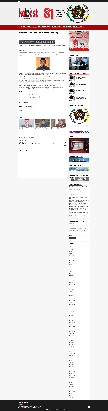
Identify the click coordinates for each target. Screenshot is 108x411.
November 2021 (72, 349)
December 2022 (72, 326)
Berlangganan (73, 238)
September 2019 (72, 397)
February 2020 (72, 388)
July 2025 (71, 269)
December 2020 (72, 369)
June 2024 (71, 293)
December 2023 (72, 304)
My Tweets (71, 223)
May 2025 (71, 273)
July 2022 (71, 335)
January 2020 (71, 389)
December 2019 (72, 391)
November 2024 (72, 284)
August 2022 (71, 333)
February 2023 (72, 322)
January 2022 (71, 346)
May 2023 (71, 317)
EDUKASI (33, 29)
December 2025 (72, 260)
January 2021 (71, 368)
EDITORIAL (29, 26)
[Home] (19, 26)
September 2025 (72, 266)
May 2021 (71, 360)
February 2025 (72, 278)
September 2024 (72, 287)
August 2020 (71, 377)
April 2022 (71, 340)
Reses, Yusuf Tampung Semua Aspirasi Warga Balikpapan (57, 144)
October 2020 (71, 373)
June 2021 (71, 359)
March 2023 (71, 320)
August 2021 (71, 355)
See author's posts (34, 97)
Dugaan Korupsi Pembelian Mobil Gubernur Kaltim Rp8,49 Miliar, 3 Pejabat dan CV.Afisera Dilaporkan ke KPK (79, 197)
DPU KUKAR (27, 29)
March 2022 (71, 342)
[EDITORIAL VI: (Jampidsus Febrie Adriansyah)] (72, 78)
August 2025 (71, 267)
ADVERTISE (75, 26)
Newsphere (59, 409)
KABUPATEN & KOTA (67, 26)
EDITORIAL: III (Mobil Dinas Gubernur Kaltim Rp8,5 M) (81, 98)
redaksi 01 (32, 94)
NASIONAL (59, 26)
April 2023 (71, 318)
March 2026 (71, 255)
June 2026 (71, 249)
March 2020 (71, 386)
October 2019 (71, 395)
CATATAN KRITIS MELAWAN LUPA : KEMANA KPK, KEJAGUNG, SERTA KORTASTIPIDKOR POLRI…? (79, 64)
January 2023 (71, 324)
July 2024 (71, 291)
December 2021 (72, 348)
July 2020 (71, 379)
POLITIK (34, 26)
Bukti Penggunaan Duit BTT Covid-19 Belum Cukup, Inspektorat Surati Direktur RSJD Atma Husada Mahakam (78, 209)
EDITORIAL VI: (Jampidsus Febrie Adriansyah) (81, 78)
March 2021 (71, 364)
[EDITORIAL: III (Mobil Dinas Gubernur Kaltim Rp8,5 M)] (72, 98)
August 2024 (71, 289)
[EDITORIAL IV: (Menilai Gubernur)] (72, 91)
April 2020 (71, 384)
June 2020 (71, 380)
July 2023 (71, 313)
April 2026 (71, 253)
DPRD (81, 26)
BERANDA (23, 26)
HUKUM (39, 26)
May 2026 (71, 251)
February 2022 (72, 344)
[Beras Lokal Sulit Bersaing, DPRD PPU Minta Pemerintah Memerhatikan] (58, 123)
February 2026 (72, 257)
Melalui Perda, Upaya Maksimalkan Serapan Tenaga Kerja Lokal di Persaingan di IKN (42, 128)
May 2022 (71, 338)
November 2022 (72, 328)
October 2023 (71, 308)
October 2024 (71, 286)
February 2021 (72, 366)
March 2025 (71, 277)
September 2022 (72, 331)
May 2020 (71, 382)
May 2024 (71, 295)
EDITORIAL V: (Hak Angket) (81, 84)
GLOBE (48, 26)
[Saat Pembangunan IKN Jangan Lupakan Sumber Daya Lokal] (26, 123)
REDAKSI (31, 406)
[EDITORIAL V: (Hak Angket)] (72, 84)
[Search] (89, 28)
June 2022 (71, 337)
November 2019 (72, 393)
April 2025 (71, 275)
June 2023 (71, 315)
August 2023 (71, 311)
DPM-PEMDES (21, 29)
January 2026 (71, 258)
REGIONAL (54, 26)
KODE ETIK (34, 407)
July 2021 (71, 357)
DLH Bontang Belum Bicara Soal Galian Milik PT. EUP (78, 206)
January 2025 (71, 280)
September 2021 (72, 353)
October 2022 (71, 329)
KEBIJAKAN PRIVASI (38, 406)
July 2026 (71, 247)
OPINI (38, 29)
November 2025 (72, 262)
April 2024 (71, 297)
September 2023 (72, 309)
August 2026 (71, 246)
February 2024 (72, 300)
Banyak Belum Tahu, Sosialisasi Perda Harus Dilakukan (30, 143)
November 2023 (72, 306)
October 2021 (71, 351)
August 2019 (71, 399)
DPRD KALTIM (23, 140)
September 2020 (72, 375)
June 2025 (71, 271)
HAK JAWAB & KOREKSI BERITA (24, 407)
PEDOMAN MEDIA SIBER (23, 406)
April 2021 (71, 362)
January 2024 (71, 302)
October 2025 (71, 264)
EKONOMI (44, 26)
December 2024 (72, 282)
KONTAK (38, 407)
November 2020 (72, 371)
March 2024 (71, 298)
